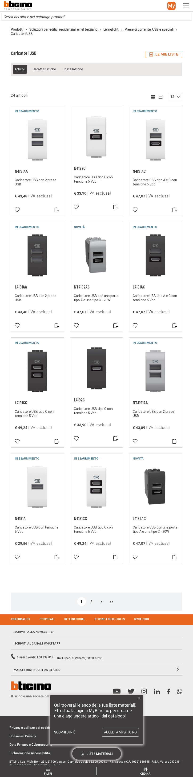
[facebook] (168, 692)
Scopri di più (65, 732)
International (74, 619)
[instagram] (144, 692)
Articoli (20, 69)
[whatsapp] (179, 692)
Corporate (47, 619)
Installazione (73, 69)
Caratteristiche (44, 69)
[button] (171, 6)
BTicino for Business (109, 619)
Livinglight (111, 29)
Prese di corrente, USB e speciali (149, 29)
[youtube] (117, 692)
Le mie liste (166, 54)
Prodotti (17, 29)
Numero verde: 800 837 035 (35, 657)
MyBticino (141, 619)
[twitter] (131, 692)
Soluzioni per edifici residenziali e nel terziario (63, 29)
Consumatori (20, 619)
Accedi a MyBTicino (120, 732)
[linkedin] (157, 692)
